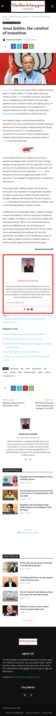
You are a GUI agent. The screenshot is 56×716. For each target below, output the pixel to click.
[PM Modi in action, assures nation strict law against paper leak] (10, 610)
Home (5, 17)
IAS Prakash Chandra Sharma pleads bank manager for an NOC (44, 406)
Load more (27, 620)
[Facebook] (13, 46)
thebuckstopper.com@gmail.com (26, 677)
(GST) (21, 130)
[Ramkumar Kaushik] (4, 39)
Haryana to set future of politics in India (23, 339)
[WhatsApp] (31, 46)
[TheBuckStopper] (28, 6)
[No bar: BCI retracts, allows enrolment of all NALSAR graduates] (10, 567)
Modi (13, 319)
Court (5, 202)
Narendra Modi (10, 113)
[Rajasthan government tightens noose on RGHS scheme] (10, 481)
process (40, 171)
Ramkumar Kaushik (14, 40)
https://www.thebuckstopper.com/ (28, 438)
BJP (19, 97)
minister (6, 319)
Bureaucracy (7, 485)
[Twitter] (19, 46)
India (5, 141)
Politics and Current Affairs (19, 17)
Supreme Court (10, 322)
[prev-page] (4, 518)
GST (44, 315)
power (42, 319)
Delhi (26, 315)
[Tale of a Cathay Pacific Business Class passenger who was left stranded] (10, 596)
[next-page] (8, 518)
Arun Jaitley (8, 90)
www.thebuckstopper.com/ (15, 302)
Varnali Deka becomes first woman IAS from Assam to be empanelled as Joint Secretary (36, 493)
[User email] (31, 309)
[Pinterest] (25, 46)
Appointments (8, 499)
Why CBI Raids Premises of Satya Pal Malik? (25, 334)
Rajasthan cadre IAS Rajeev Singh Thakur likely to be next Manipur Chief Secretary (35, 507)
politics (34, 319)
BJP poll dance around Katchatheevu (22, 352)
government (36, 315)
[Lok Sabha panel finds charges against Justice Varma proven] (10, 581)
